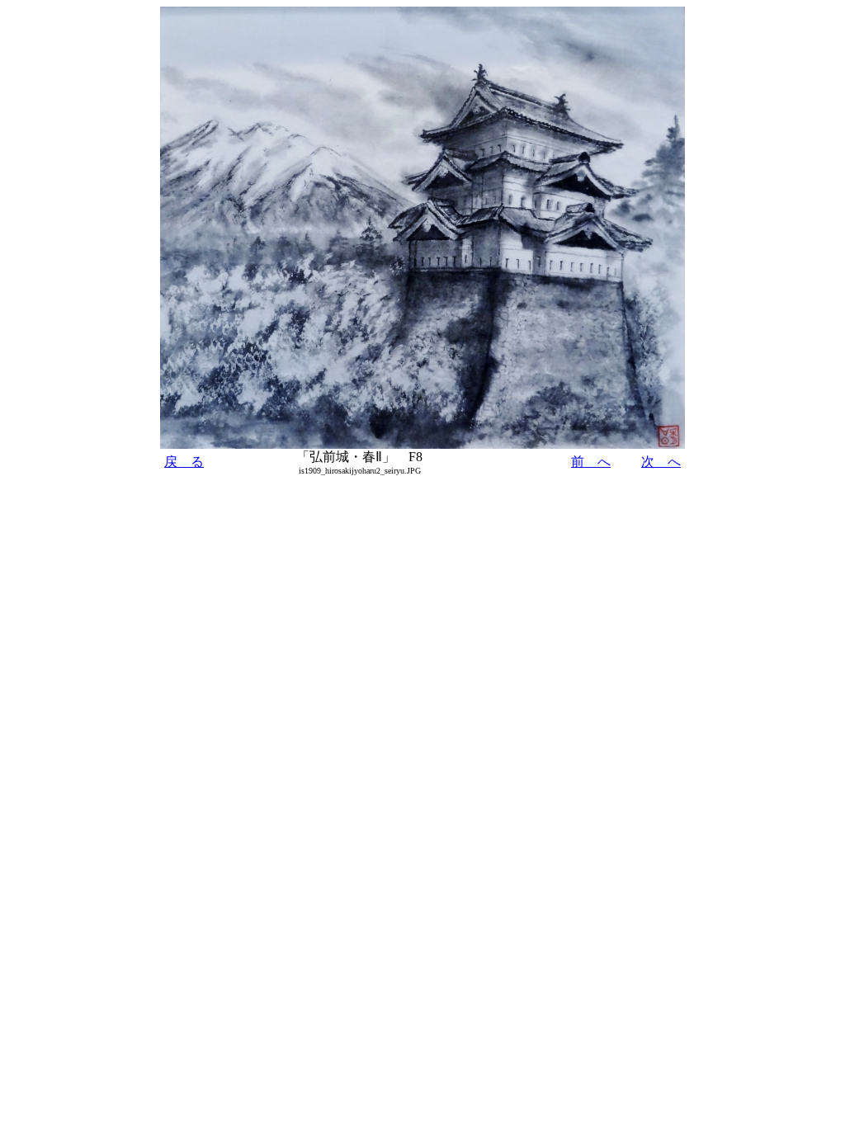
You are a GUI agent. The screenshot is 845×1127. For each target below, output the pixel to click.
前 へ (591, 462)
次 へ (661, 462)
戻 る (184, 462)
